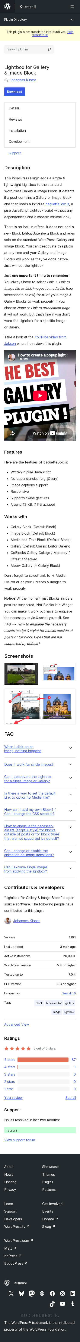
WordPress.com (18, 1240)
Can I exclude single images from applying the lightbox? (26, 869)
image (57, 1012)
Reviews (15, 119)
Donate (50, 1219)
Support (15, 153)
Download (14, 91)
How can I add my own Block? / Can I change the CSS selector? (30, 812)
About (9, 1167)
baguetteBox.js (57, 204)
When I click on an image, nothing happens (22, 749)
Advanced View (16, 1024)
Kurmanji (20, 1283)
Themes (48, 1174)
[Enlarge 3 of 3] (70, 694)
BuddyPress (16, 1263)
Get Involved (52, 1204)
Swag (48, 1226)
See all (70, 1097)
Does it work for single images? (29, 764)
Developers (13, 1219)
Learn (8, 1204)
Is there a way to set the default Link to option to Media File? (29, 795)
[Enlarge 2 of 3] (70, 669)
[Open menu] (73, 6)
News (8, 1174)
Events (47, 1211)
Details (14, 108)
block (39, 1003)
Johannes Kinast (23, 80)
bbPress (13, 1256)
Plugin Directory (15, 19)
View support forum (19, 1140)
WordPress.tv (17, 1226)
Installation (17, 130)
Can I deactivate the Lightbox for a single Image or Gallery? (28, 779)
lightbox (69, 1012)
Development (19, 141)
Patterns (49, 1189)
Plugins (47, 1182)
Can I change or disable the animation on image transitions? (29, 853)
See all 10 (69, 993)
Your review (13, 1097)
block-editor (54, 1003)
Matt (10, 1248)
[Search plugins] (49, 49)
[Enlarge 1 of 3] (33, 669)
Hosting (10, 1182)
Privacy (10, 1189)
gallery (69, 1003)
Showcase (50, 1167)
